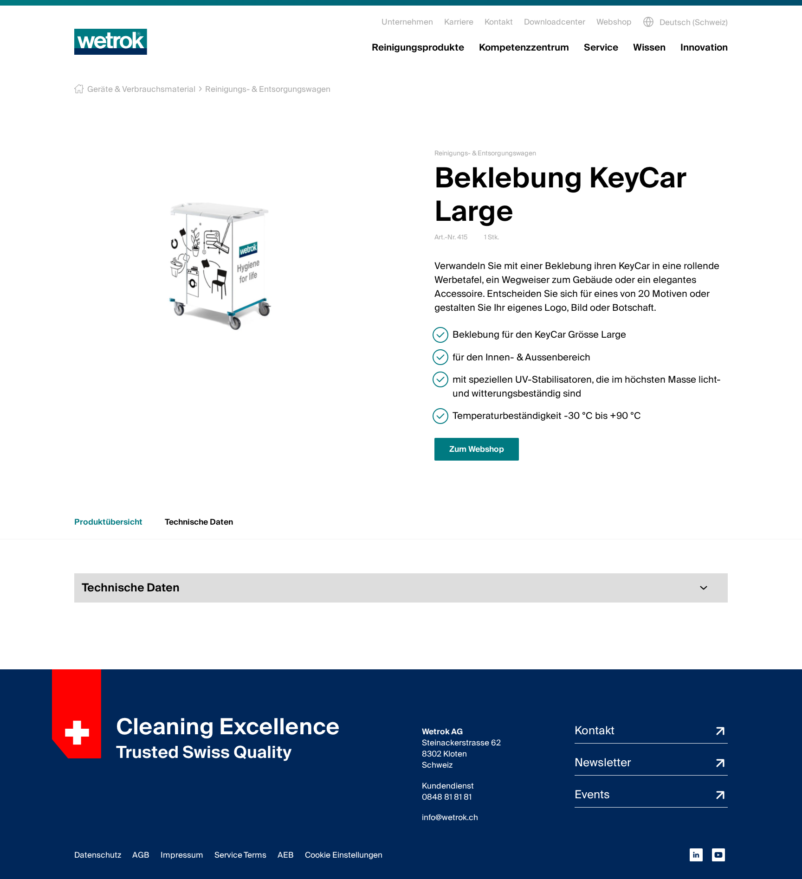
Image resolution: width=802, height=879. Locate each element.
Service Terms (240, 855)
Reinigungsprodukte (418, 48)
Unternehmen (407, 22)
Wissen (649, 48)
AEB (286, 855)
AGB (140, 855)
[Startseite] (110, 42)
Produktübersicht (108, 522)
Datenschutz (97, 855)
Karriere (458, 22)
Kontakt (499, 22)
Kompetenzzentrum (524, 48)
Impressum (182, 855)
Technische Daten (199, 522)
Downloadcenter (554, 22)
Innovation (704, 48)
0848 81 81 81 (447, 797)
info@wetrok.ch (450, 817)
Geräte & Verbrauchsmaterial (141, 89)
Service (601, 48)
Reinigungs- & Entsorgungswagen (267, 89)
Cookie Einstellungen (343, 855)
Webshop (614, 22)
